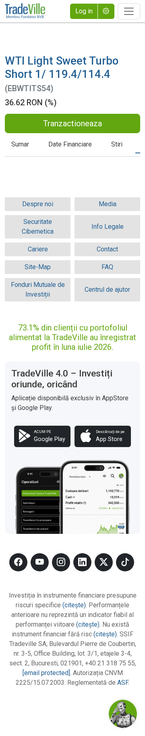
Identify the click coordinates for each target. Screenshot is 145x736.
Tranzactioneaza (72, 123)
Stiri (116, 144)
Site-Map (38, 267)
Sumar (20, 144)
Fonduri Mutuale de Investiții (38, 289)
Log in (84, 11)
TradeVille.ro (25, 11)
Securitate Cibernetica (38, 226)
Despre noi (37, 204)
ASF (122, 682)
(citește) (74, 605)
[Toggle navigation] (129, 11)
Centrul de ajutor (107, 289)
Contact (107, 249)
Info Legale (107, 226)
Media (107, 204)
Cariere (38, 249)
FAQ (107, 267)
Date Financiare (70, 144)
